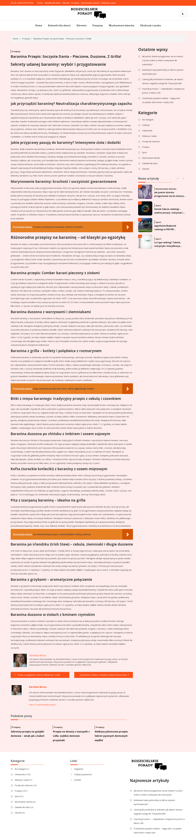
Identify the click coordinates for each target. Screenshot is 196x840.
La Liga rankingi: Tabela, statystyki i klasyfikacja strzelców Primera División (168, 238)
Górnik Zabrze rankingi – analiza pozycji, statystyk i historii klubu (168, 204)
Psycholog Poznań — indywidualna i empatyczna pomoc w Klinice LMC (163, 91)
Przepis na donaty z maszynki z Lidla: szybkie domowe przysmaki (71, 736)
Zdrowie (66, 2)
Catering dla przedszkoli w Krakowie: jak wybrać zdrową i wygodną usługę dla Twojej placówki (162, 81)
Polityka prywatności (83, 774)
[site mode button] (183, 13)
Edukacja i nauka (108, 2)
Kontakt (77, 780)
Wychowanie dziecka (90, 2)
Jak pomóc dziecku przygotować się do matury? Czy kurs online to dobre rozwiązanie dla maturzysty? (162, 60)
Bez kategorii (147, 119)
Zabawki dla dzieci (52, 2)
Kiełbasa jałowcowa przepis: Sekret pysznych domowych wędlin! (111, 736)
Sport (144, 152)
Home (40, 2)
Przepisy (75, 2)
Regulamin (78, 769)
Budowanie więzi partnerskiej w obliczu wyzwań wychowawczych (162, 72)
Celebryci (146, 125)
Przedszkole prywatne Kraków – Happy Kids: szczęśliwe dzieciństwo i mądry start (161, 100)
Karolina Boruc (38, 686)
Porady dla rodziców (151, 141)
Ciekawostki (147, 130)
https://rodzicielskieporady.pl (42, 704)
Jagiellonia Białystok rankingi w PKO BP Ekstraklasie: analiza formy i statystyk (169, 221)
